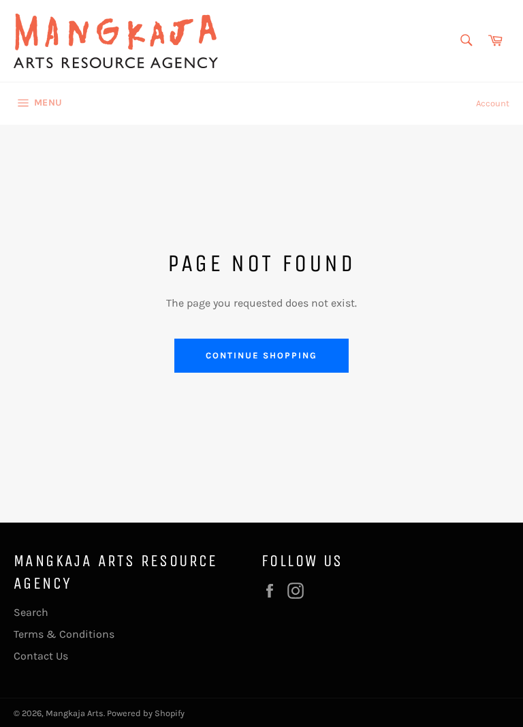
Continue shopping (261, 355)
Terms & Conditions (64, 634)
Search (31, 612)
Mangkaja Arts (75, 713)
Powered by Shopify (146, 713)
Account (492, 103)
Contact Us (41, 655)
